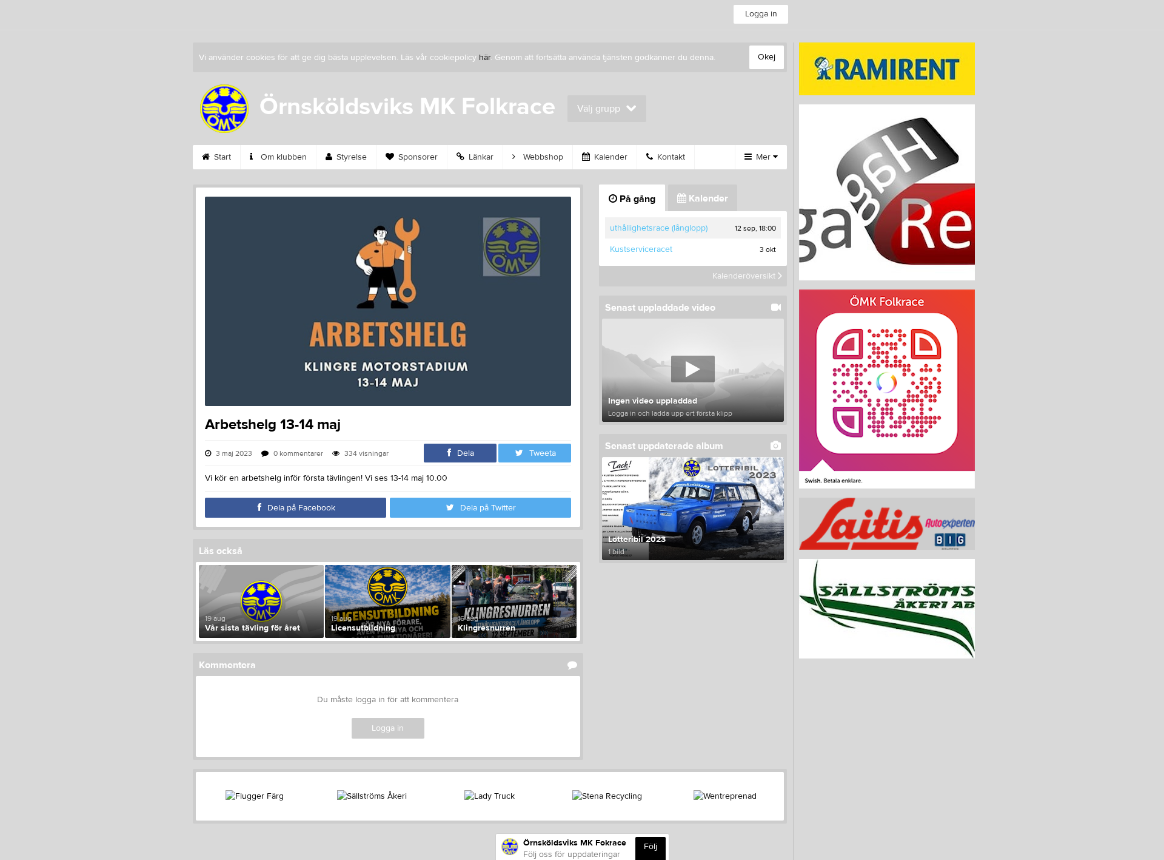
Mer (763, 157)
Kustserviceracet (641, 249)
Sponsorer (417, 157)
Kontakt (670, 157)
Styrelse (350, 157)
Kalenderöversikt (745, 276)
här (484, 57)
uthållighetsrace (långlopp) (658, 228)
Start (221, 157)
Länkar (479, 157)
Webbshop (542, 157)
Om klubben (282, 157)
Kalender (609, 157)
